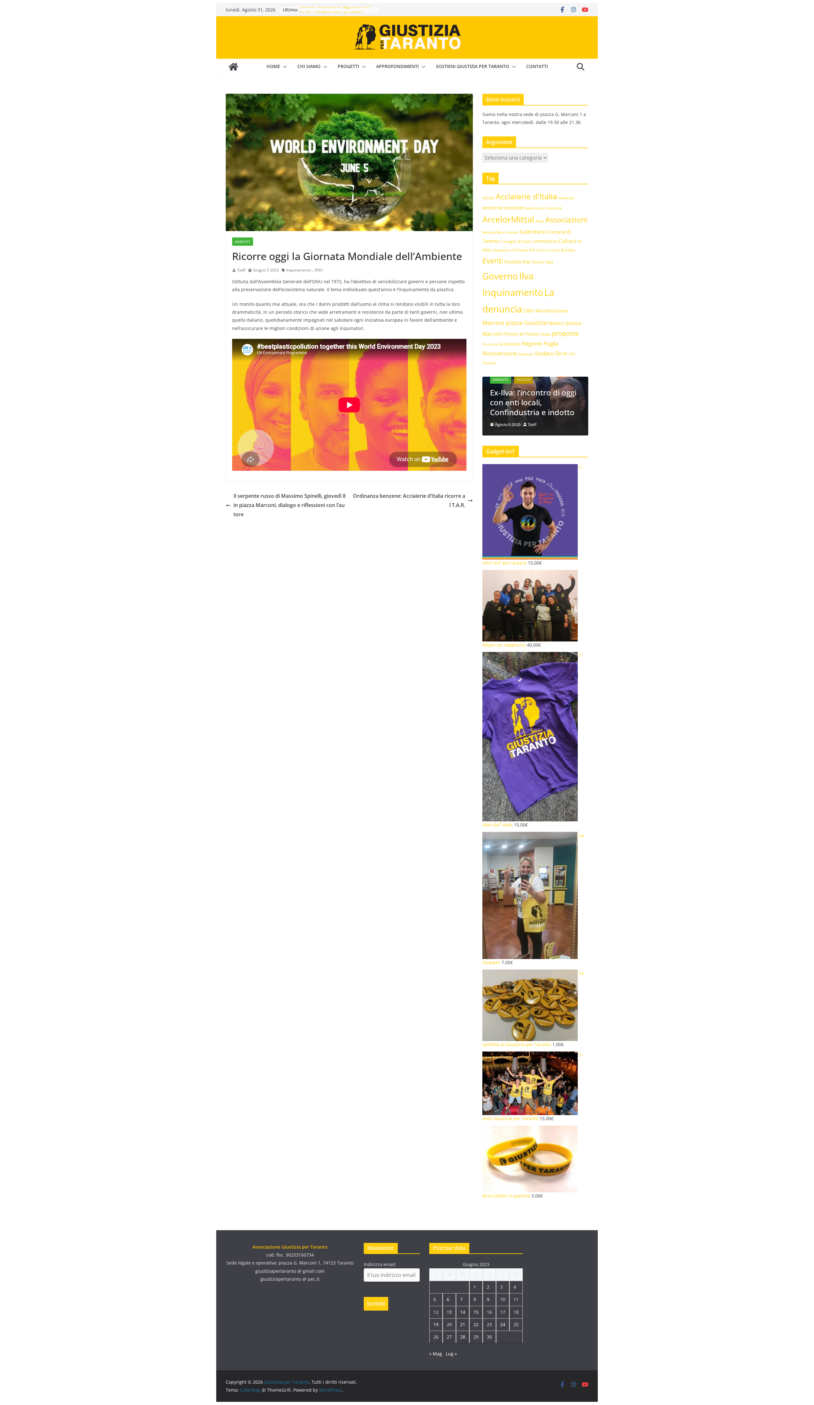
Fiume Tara (542, 262)
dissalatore (502, 250)
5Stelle (488, 198)
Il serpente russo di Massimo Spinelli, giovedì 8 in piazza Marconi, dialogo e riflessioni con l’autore (289, 505)
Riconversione (499, 353)
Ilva (526, 276)
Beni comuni (508, 232)
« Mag (435, 1354)
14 (462, 1312)
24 (502, 1324)
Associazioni (566, 220)
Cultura (567, 240)
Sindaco (544, 353)
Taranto (489, 362)
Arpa (539, 220)
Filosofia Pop (517, 262)
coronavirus (544, 241)
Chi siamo (309, 66)
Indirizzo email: (380, 1264)
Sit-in (561, 353)
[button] (283, 67)
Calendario (533, 231)
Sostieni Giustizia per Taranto (472, 66)
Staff (241, 270)
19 (435, 1324)
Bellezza (488, 232)
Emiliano (520, 249)
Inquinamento (298, 270)
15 (476, 1312)
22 (476, 1324)
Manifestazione (551, 311)
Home (273, 66)
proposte (565, 333)
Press (546, 334)
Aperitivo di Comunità (543, 208)
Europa (568, 250)
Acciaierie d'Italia (526, 196)
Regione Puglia (540, 343)
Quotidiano (510, 344)
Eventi (492, 261)
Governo (500, 276)
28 (462, 1337)
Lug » (451, 1354)
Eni (532, 250)
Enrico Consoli (548, 250)
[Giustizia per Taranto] (233, 66)
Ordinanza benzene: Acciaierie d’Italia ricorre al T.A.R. (409, 500)
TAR (572, 354)
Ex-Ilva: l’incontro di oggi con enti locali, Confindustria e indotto (335, 13)
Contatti (537, 66)
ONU (318, 270)
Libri (528, 310)
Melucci (556, 323)
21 (462, 1324)
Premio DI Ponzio (521, 334)
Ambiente (243, 241)
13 (449, 1312)
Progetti (348, 66)
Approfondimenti (397, 66)
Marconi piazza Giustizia (514, 322)
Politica (523, 379)
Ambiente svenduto (503, 208)
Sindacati (526, 354)
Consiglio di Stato (515, 241)
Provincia (490, 344)
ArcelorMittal (508, 219)
